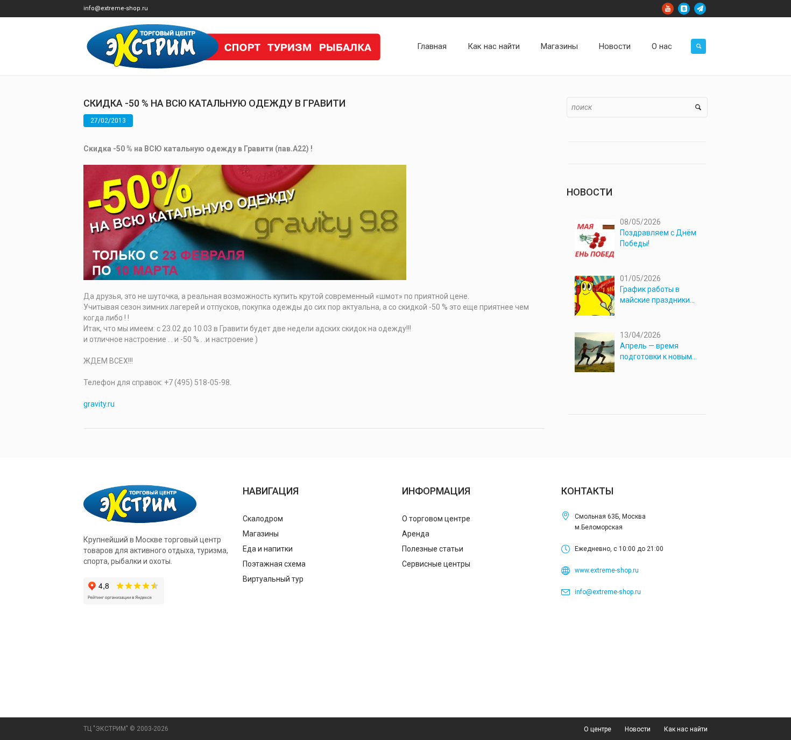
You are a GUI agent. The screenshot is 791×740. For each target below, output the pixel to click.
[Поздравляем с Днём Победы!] (595, 239)
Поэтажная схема (274, 564)
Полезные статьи (432, 548)
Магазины (261, 533)
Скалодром (263, 518)
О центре (597, 729)
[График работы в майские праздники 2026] (595, 296)
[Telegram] (700, 9)
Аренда (415, 533)
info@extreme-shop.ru (115, 8)
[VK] (684, 9)
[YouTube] (668, 9)
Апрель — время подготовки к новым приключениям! (656, 351)
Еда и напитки (268, 548)
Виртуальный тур (273, 579)
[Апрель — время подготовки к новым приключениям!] (595, 352)
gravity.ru (99, 404)
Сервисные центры (436, 564)
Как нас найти (686, 729)
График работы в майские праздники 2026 (655, 295)
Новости (638, 729)
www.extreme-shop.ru (607, 570)
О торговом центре (436, 518)
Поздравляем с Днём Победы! (658, 238)
